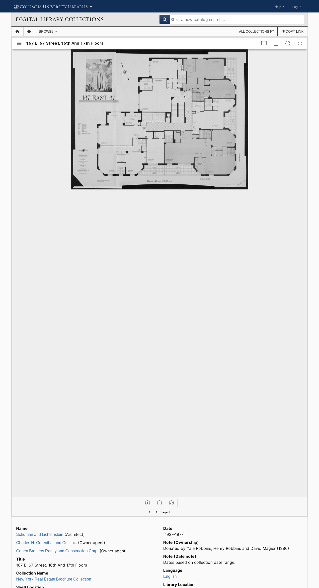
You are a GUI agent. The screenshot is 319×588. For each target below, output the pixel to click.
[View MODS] (288, 43)
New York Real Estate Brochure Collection (53, 579)
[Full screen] (300, 43)
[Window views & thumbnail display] (264, 43)
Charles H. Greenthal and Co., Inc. (46, 543)
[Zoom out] (159, 503)
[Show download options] (276, 43)
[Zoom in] (148, 503)
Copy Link (294, 31)
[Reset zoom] (171, 503)
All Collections (254, 31)
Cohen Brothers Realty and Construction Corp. (57, 551)
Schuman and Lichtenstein (39, 534)
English (170, 576)
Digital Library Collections (59, 19)
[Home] (17, 31)
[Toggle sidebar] (19, 43)
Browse (47, 31)
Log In (296, 7)
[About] (29, 31)
